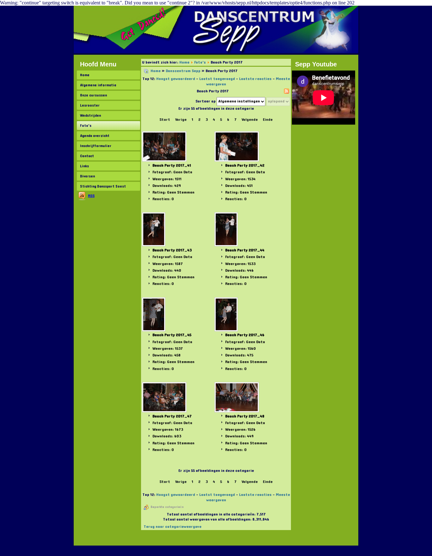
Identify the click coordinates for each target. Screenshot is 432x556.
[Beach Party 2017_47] (165, 398)
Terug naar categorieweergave (172, 526)
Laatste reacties (255, 79)
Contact (87, 155)
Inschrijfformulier (95, 145)
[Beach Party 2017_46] (226, 315)
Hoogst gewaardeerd (175, 79)
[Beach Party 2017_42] (237, 147)
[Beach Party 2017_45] (154, 315)
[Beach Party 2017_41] (165, 147)
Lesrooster (90, 105)
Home (84, 74)
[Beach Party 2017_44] (226, 230)
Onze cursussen (93, 95)
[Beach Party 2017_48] (237, 398)
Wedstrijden (90, 115)
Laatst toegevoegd (217, 79)
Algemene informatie (98, 85)
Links (84, 166)
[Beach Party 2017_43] (154, 230)
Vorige (181, 119)
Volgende (250, 119)
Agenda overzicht (94, 135)
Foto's (85, 125)
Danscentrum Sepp (183, 71)
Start (164, 119)
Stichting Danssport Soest (103, 186)
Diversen (87, 176)
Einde (268, 119)
